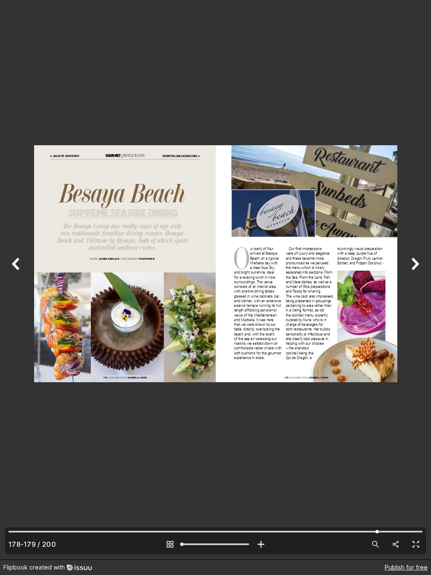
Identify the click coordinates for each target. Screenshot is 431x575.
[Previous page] (17, 279)
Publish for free (406, 567)
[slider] (215, 544)
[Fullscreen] (415, 544)
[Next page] (414, 279)
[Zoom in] (261, 544)
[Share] (395, 544)
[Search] (375, 544)
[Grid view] (170, 544)
